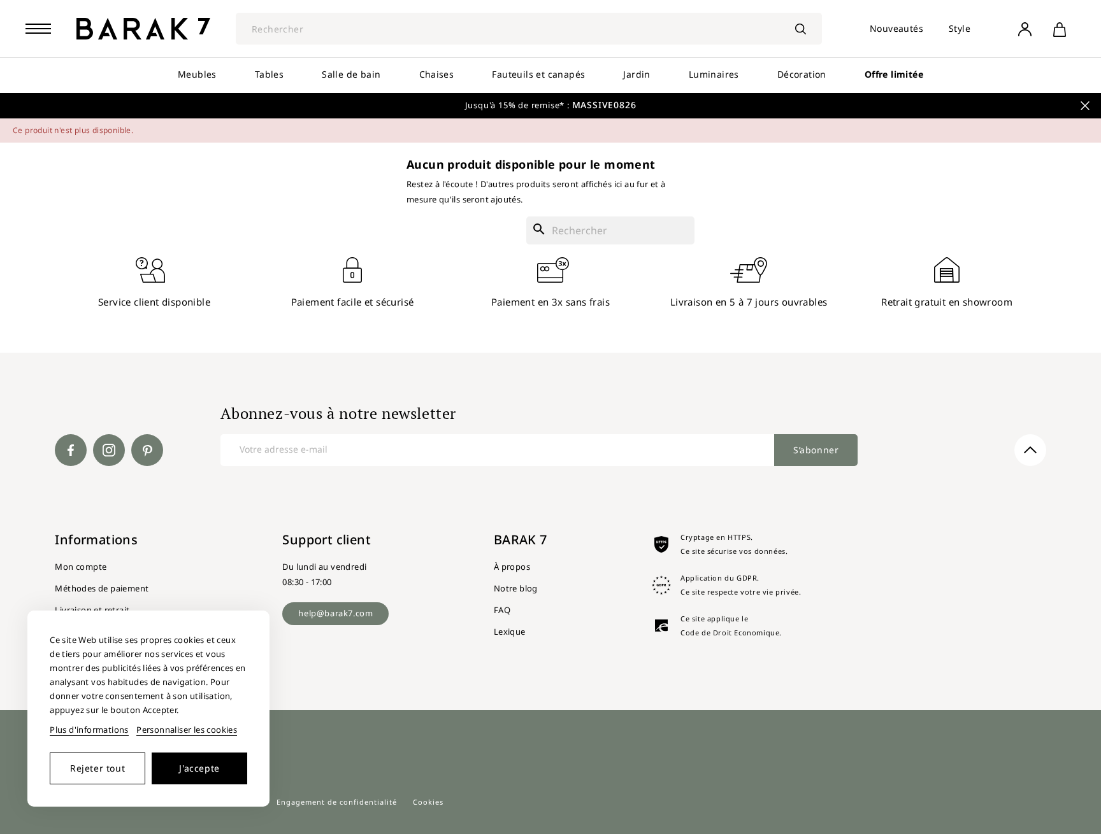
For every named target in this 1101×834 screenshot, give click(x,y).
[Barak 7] (143, 28)
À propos (512, 566)
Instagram (109, 450)
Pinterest (147, 450)
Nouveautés (896, 28)
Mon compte (80, 566)
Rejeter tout (97, 768)
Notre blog (516, 588)
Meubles (197, 74)
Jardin (636, 74)
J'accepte (199, 768)
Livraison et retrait (92, 610)
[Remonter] (1030, 450)
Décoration (801, 74)
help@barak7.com (335, 613)
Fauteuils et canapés (538, 74)
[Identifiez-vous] (1024, 29)
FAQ (502, 610)
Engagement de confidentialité (337, 802)
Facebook (71, 450)
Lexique (510, 631)
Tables (269, 74)
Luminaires (714, 74)
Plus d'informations (89, 729)
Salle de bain (351, 74)
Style (959, 28)
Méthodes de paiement (101, 588)
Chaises (436, 74)
